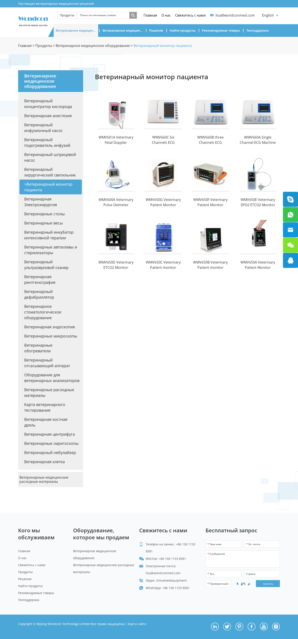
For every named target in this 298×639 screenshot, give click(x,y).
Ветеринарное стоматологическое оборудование (42, 312)
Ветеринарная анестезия (48, 115)
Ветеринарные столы (44, 213)
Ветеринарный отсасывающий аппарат (47, 362)
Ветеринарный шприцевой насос (50, 157)
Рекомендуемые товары (221, 30)
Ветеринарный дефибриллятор (39, 294)
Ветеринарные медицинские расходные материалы (124, 30)
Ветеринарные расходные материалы (49, 392)
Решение (156, 30)
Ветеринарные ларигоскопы (51, 443)
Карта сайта (137, 624)
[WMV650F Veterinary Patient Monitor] (210, 174)
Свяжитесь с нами (190, 15)
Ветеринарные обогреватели (38, 348)
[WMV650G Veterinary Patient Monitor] (163, 174)
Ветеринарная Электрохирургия (40, 201)
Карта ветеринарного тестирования (44, 407)
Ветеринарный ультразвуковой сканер (46, 264)
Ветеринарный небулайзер (50, 452)
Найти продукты (182, 30)
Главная (150, 15)
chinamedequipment (171, 580)
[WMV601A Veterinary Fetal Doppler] (116, 112)
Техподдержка (257, 30)
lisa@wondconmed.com (235, 15)
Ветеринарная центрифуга (49, 434)
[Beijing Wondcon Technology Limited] (33, 20)
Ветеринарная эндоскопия (49, 326)
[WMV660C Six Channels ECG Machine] (163, 112)
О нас (166, 15)
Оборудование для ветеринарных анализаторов (51, 377)
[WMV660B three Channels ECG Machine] (210, 112)
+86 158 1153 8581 (176, 588)
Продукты (67, 15)
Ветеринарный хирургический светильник (50, 172)
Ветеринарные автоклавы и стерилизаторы (50, 249)
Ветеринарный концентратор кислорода (48, 103)
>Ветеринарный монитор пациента (48, 187)
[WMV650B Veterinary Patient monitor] (210, 237)
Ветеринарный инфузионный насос (43, 127)
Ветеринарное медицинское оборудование (77, 30)
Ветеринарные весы (43, 223)
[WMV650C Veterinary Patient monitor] (163, 237)
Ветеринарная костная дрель (45, 422)
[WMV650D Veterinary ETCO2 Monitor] (116, 237)
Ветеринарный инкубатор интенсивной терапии (49, 235)
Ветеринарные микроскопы (50, 336)
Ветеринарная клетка (44, 461)
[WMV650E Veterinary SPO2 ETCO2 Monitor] (258, 174)
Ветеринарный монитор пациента (163, 45)
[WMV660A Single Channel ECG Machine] (258, 112)
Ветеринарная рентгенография (39, 279)
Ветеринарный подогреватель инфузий (47, 142)
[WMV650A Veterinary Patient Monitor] (258, 237)
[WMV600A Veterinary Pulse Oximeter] (116, 174)
